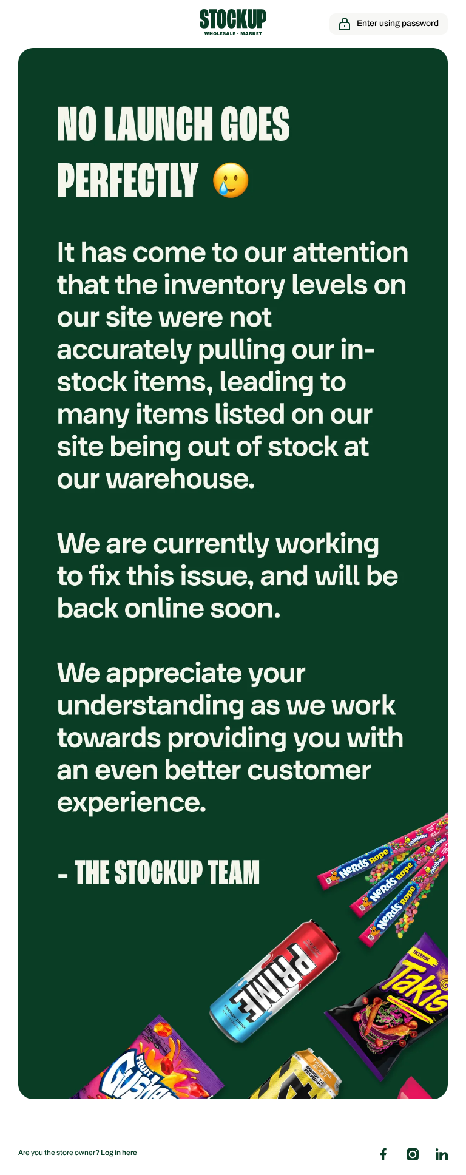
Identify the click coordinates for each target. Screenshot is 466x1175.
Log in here (119, 1152)
